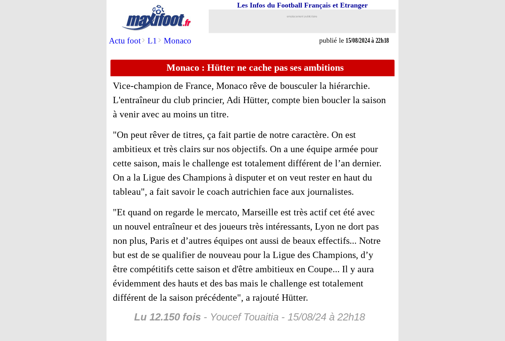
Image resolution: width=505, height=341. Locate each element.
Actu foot (125, 40)
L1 (152, 40)
